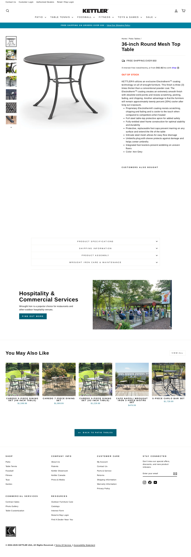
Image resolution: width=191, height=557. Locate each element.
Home (124, 39)
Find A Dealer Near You (62, 520)
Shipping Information (106, 480)
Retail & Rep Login (60, 515)
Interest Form (57, 511)
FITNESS (105, 17)
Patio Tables (134, 39)
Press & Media (58, 480)
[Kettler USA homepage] (91, 531)
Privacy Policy (103, 488)
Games (9, 484)
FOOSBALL (85, 17)
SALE (150, 17)
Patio (8, 462)
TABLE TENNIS (60, 17)
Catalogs (55, 506)
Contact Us (11, 2)
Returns (100, 475)
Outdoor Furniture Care (62, 502)
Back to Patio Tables (97, 433)
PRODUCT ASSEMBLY (95, 255)
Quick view (22, 393)
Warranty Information (107, 484)
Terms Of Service (63, 545)
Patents (54, 466)
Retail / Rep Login (65, 2)
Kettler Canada (58, 475)
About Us (55, 462)
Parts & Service (104, 471)
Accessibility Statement (84, 545)
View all (177, 353)
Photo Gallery (12, 506)
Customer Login (26, 2)
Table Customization (15, 511)
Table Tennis (11, 466)
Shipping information (95, 248)
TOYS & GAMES (129, 17)
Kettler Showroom (59, 471)
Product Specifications (95, 241)
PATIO (39, 17)
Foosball (9, 471)
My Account (102, 462)
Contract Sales (12, 502)
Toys (8, 480)
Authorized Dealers (45, 2)
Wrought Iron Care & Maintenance (95, 262)
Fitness (9, 475)
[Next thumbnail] (11, 126)
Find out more (33, 316)
